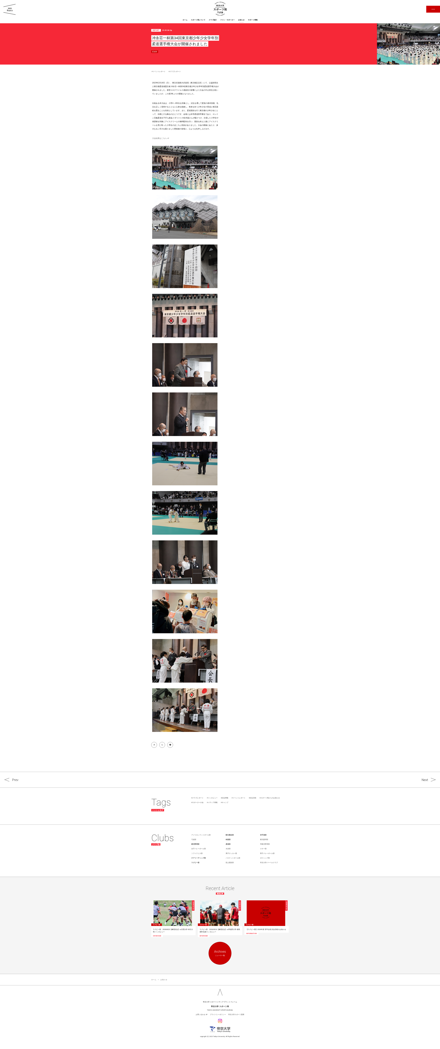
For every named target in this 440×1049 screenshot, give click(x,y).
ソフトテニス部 (197, 853)
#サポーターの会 (197, 802)
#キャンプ (224, 802)
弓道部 (193, 839)
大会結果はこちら (159, 138)
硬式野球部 (195, 844)
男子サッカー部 (231, 853)
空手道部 (263, 835)
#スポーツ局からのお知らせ (270, 798)
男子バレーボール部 (267, 853)
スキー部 (263, 849)
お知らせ (241, 20)
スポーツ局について (198, 20)
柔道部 (228, 844)
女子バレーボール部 (198, 849)
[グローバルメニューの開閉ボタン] (433, 9)
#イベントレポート (158, 71)
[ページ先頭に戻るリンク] (220, 992)
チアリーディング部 (198, 858)
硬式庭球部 (264, 839)
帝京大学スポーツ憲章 (236, 1014)
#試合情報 (224, 798)
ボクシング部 (265, 858)
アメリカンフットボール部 (201, 835)
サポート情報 (253, 20)
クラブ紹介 (213, 20)
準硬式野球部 (265, 844)
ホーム (185, 20)
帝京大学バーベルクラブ (269, 862)
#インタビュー (212, 798)
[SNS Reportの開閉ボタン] (9, 9)
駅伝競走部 (230, 835)
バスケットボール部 (233, 858)
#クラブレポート (175, 71)
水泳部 (228, 849)
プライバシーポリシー (218, 1014)
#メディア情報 (212, 802)
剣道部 (228, 839)
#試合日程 (252, 798)
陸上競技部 (230, 862)
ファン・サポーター (227, 20)
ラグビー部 (195, 862)
